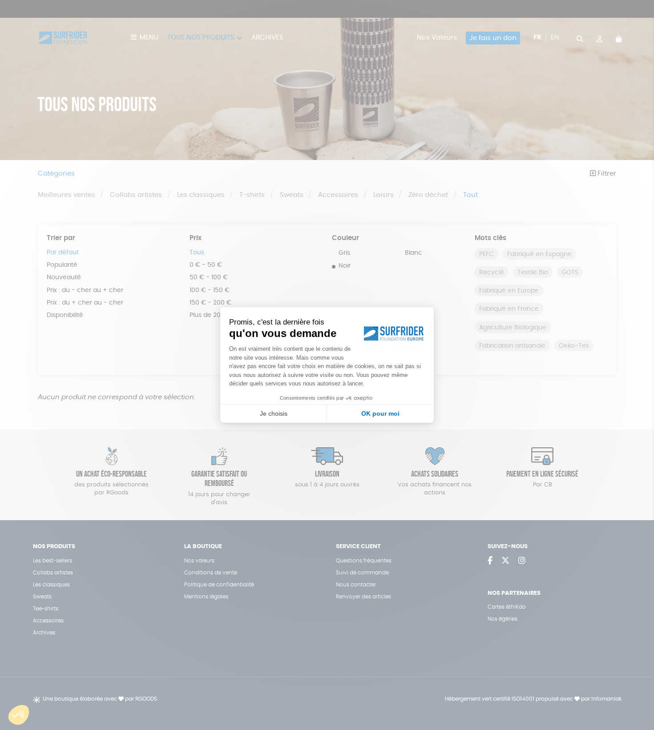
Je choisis (273, 413)
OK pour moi (380, 413)
